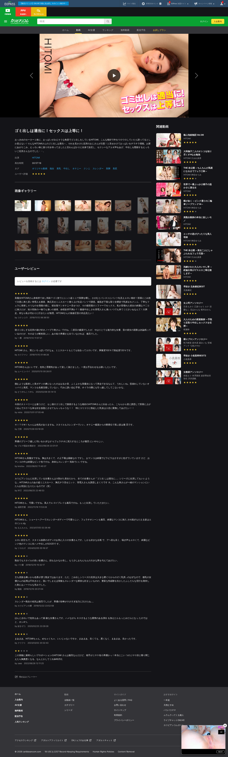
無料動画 (125, 30)
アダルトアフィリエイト (52, 740)
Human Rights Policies (103, 751)
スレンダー (98, 168)
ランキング (107, 30)
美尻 (115, 168)
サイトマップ (120, 710)
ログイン (204, 21)
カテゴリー (69, 705)
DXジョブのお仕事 (80, 740)
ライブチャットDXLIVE (174, 720)
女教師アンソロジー (193, 372)
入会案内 (218, 21)
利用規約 (118, 715)
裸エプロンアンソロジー (195, 339)
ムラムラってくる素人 (174, 715)
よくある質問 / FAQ (123, 700)
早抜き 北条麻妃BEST (194, 286)
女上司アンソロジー (193, 303)
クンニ (87, 168)
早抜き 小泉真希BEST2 (194, 355)
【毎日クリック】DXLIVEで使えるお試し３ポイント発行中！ (43, 3)
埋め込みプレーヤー (28, 677)
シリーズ (68, 710)
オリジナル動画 (39, 168)
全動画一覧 (69, 700)
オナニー (76, 168)
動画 (78, 30)
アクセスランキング (24, 740)
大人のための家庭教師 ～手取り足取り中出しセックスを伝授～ (197, 322)
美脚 (108, 168)
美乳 (59, 168)
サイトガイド (120, 694)
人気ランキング (22, 721)
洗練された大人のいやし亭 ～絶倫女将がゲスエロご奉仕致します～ (197, 270)
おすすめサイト (171, 694)
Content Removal (126, 751)
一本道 (167, 700)
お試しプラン (159, 30)
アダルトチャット (104, 740)
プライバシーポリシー (124, 720)
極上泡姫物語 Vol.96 (193, 134)
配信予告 (141, 30)
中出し (66, 168)
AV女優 (91, 30)
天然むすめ (169, 705)
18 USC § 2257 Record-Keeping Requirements (67, 751)
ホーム (65, 30)
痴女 (52, 168)
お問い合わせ (120, 705)
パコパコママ (170, 710)
